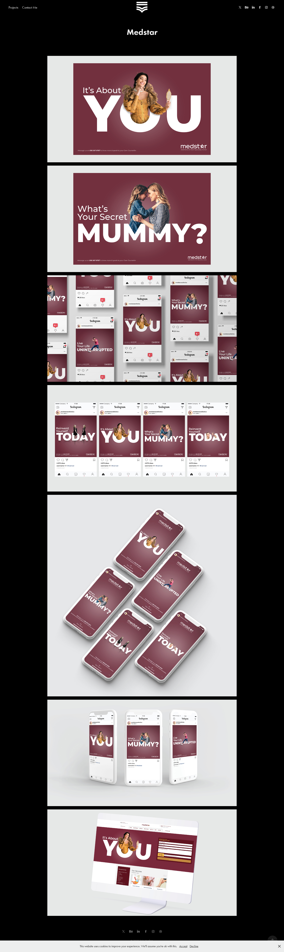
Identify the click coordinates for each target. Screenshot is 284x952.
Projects (13, 7)
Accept (183, 946)
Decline (194, 946)
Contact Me (29, 7)
